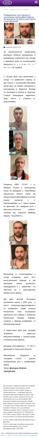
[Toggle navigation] (36, 2)
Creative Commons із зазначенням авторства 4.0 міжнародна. (19, 435)
